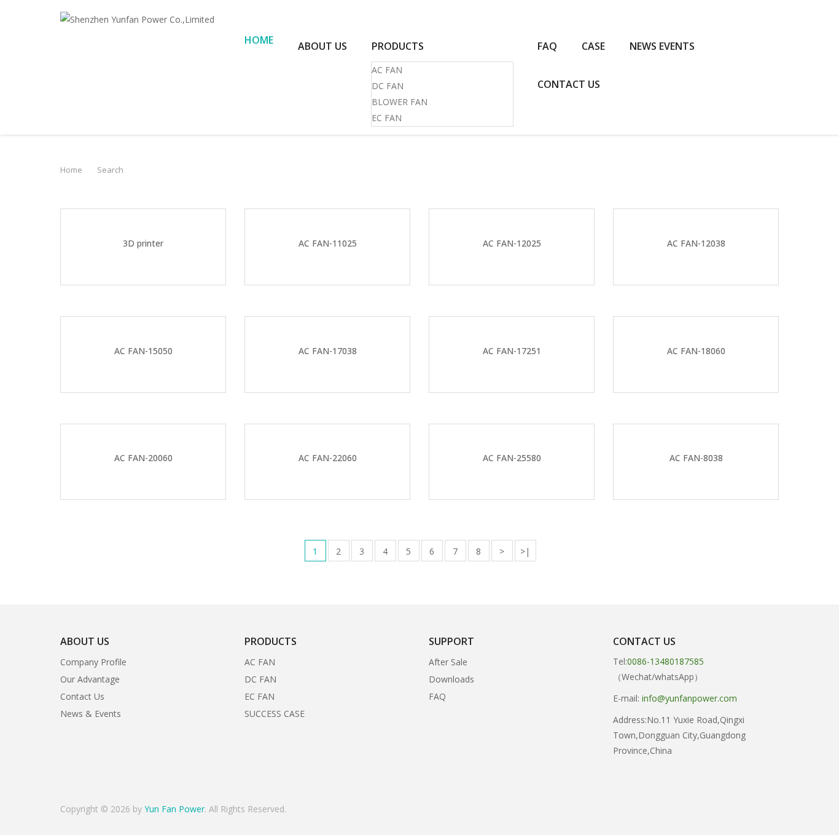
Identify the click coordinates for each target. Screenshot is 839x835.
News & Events (90, 713)
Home (71, 169)
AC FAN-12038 (696, 243)
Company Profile (93, 662)
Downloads (451, 679)
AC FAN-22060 (328, 458)
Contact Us (82, 696)
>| (525, 551)
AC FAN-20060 (143, 458)
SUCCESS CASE (274, 713)
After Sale (448, 662)
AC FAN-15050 (143, 351)
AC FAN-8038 (696, 458)
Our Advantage (90, 679)
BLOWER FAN (399, 102)
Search (110, 169)
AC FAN (387, 70)
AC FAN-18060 (696, 351)
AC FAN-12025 (512, 243)
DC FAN (388, 86)
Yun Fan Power (174, 809)
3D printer (143, 243)
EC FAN (387, 118)
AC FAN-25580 (512, 458)
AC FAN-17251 (512, 351)
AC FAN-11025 (328, 243)
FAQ (437, 696)
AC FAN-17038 (328, 351)
